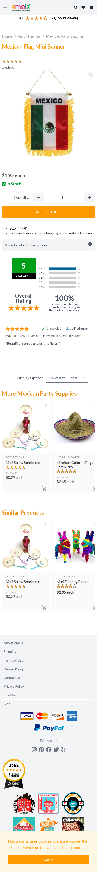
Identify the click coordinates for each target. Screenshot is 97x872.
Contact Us (12, 678)
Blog (7, 704)
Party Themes (29, 36)
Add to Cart (48, 212)
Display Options (30, 377)
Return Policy (14, 669)
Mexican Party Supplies (65, 36)
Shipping (10, 652)
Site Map (10, 695)
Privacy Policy (14, 686)
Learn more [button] (71, 848)
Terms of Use (14, 660)
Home (7, 36)
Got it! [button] (49, 860)
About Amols (13, 643)
